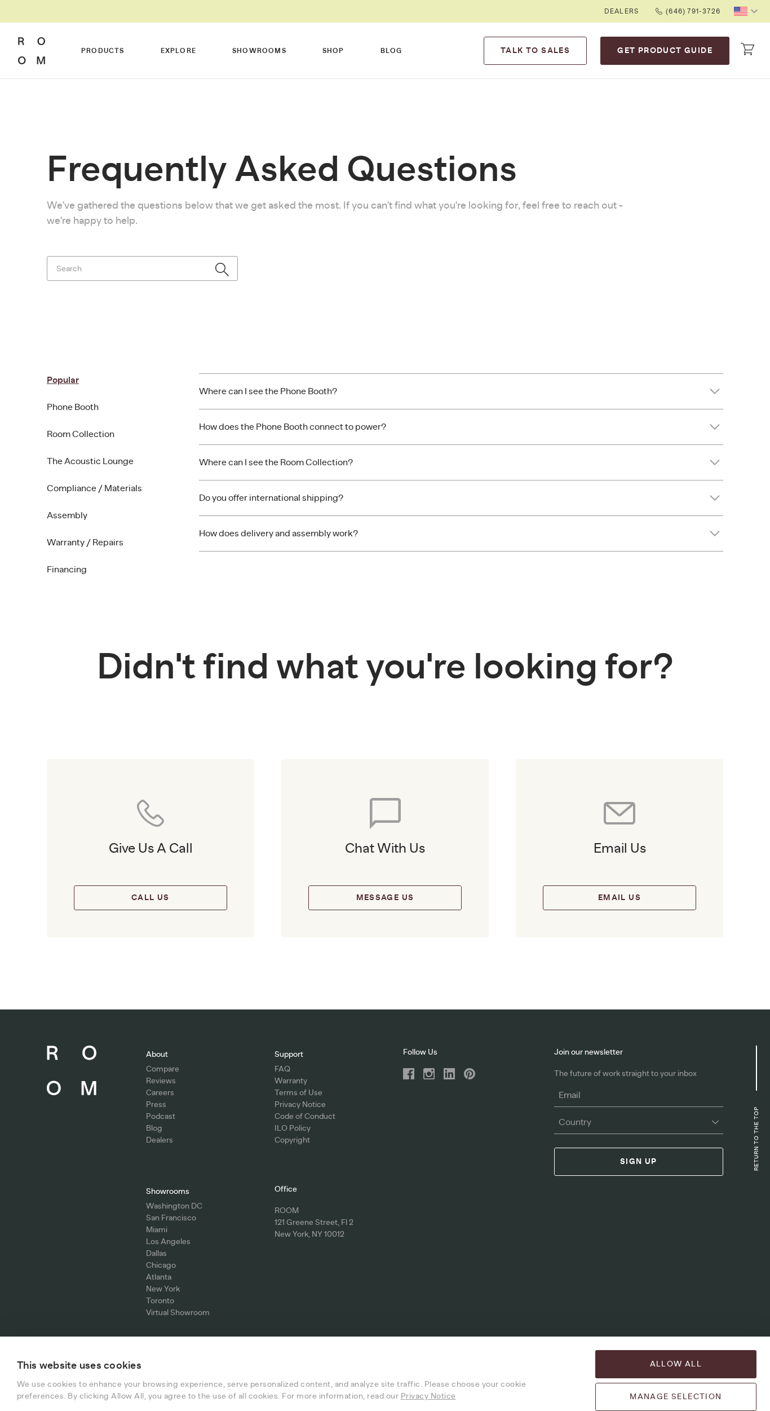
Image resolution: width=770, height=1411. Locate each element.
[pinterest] (469, 1073)
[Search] (222, 269)
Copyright (292, 1140)
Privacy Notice (300, 1105)
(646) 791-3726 (693, 11)
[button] (747, 11)
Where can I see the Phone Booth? (268, 391)
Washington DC (174, 1206)
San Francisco (171, 1218)
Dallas (156, 1254)
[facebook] (408, 1073)
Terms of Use (298, 1093)
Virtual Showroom (178, 1313)
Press (156, 1105)
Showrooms (259, 50)
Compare (162, 1069)
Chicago (161, 1265)
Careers (160, 1093)
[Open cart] (747, 49)
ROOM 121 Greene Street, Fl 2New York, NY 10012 (314, 1222)
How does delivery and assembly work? (278, 533)
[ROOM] (31, 50)
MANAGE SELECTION (676, 1397)
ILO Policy (293, 1128)
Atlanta (158, 1277)
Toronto (160, 1301)
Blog (391, 50)
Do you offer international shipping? (271, 497)
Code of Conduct (305, 1117)
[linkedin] (449, 1073)
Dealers (621, 11)
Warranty (291, 1081)
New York (163, 1289)
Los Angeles (168, 1242)
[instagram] (429, 1073)
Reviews (161, 1081)
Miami (156, 1230)
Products (103, 50)
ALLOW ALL (676, 1364)
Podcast (160, 1117)
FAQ (282, 1069)
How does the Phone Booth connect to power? (292, 426)
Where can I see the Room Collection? (276, 462)
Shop (333, 50)
